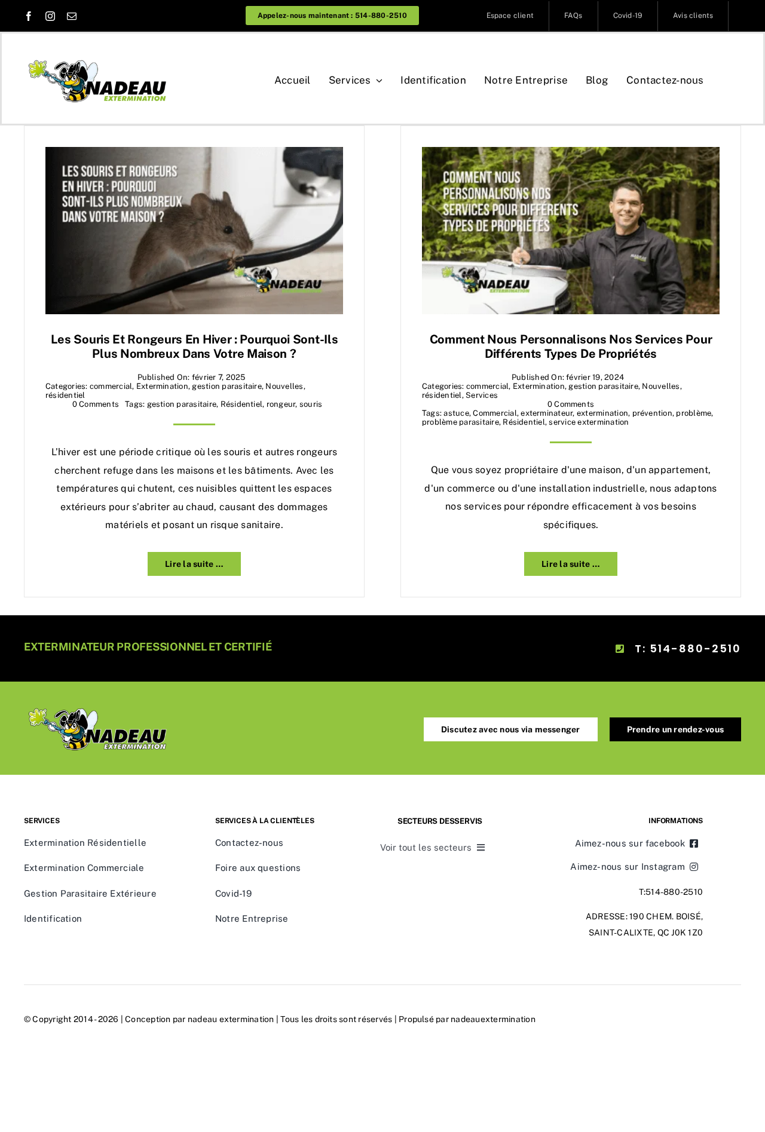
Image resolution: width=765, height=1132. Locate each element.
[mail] (71, 16)
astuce (456, 413)
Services (482, 395)
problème (693, 413)
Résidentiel (242, 404)
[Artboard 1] (98, 56)
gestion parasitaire (227, 386)
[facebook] (28, 16)
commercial (111, 386)
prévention (652, 413)
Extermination (162, 386)
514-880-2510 (674, 892)
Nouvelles (284, 386)
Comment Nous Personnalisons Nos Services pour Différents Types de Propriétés (571, 346)
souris (310, 404)
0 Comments (95, 404)
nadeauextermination (493, 1019)
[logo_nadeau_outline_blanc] (98, 704)
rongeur (281, 404)
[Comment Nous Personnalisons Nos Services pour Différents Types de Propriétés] (571, 155)
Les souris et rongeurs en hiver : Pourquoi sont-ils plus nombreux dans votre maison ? (194, 346)
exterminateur (547, 413)
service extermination (589, 422)
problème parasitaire (460, 422)
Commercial (494, 413)
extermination (602, 413)
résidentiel (65, 395)
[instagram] (50, 16)
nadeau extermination (231, 1019)
